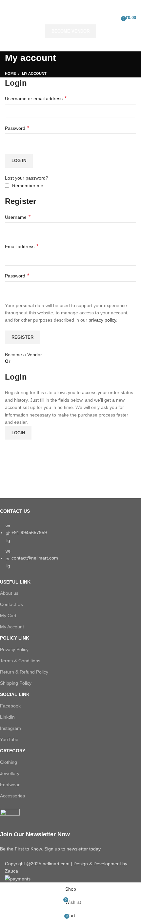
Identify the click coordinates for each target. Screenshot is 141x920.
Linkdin (7, 717)
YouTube (9, 739)
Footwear (10, 784)
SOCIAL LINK (15, 694)
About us (9, 593)
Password (17, 128)
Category (12, 750)
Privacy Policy (14, 649)
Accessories (12, 795)
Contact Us (11, 604)
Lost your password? (26, 178)
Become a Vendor (23, 354)
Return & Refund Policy (24, 672)
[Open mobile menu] (7, 17)
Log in (18, 160)
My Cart (8, 615)
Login (18, 432)
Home (10, 73)
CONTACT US (15, 511)
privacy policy (102, 320)
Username (17, 217)
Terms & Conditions (20, 660)
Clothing (8, 762)
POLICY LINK (14, 638)
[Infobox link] (65, 831)
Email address (21, 246)
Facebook (10, 705)
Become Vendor (70, 31)
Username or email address (36, 98)
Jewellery (9, 773)
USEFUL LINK (15, 582)
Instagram (10, 728)
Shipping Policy (15, 683)
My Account (12, 626)
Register (22, 337)
